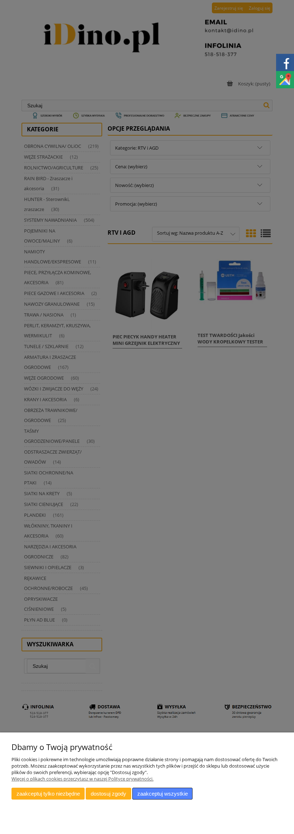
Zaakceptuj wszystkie (162, 794)
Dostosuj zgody (108, 794)
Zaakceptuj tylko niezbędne (48, 794)
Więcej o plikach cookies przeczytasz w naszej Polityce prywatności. (82, 779)
